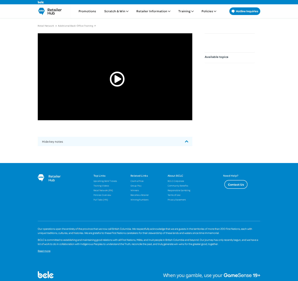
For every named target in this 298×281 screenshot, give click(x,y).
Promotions (87, 11)
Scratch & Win (114, 11)
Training (184, 11)
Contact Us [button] (236, 184)
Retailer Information (151, 11)
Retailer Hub (54, 11)
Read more (44, 251)
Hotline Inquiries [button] (246, 11)
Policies (207, 11)
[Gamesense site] (149, 275)
